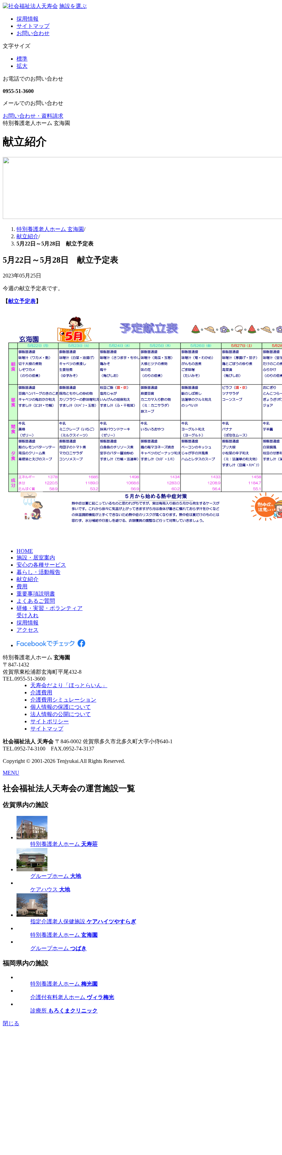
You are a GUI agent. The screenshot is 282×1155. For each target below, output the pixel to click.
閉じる (11, 1023)
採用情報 (28, 19)
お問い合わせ (33, 33)
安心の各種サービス (41, 565)
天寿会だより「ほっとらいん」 (68, 685)
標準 (22, 59)
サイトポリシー (49, 721)
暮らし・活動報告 (39, 572)
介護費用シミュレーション (63, 700)
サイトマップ (33, 26)
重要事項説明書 (36, 594)
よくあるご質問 (36, 601)
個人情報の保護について (60, 707)
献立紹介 (28, 579)
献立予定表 (22, 301)
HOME (25, 551)
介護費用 (41, 692)
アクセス (28, 630)
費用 (22, 586)
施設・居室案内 (36, 557)
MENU (11, 773)
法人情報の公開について (60, 714)
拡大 (22, 66)
